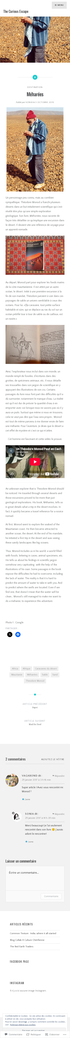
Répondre (59, 776)
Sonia (29, 102)
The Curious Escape (15, 11)
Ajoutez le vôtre (52, 759)
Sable (45, 674)
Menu (61, 5)
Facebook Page (19, 961)
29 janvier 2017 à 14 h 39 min (40, 818)
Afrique (26, 668)
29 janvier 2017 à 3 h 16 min (36, 779)
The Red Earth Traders (21, 946)
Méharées (32, 674)
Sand (55, 674)
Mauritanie (16, 674)
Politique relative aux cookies (23, 1025)
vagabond (29, 775)
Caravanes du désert (46, 668)
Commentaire (51, 896)
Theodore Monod (35, 681)
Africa (15, 668)
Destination (34, 87)
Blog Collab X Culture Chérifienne (27, 940)
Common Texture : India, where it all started (33, 933)
